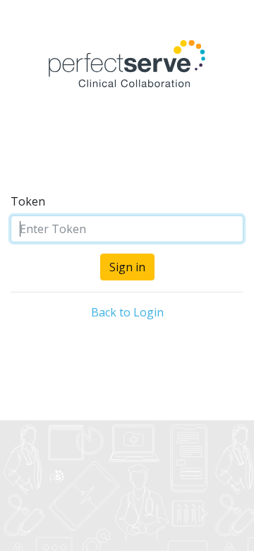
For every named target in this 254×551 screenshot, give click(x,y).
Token (28, 201)
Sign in (127, 267)
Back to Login (127, 312)
